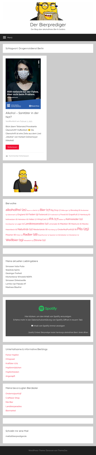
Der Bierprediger (48, 24)
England (23, 214)
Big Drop (56, 210)
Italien (62, 219)
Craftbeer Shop (13, 398)
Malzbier (65, 224)
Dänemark (12, 215)
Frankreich (55, 215)
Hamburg (85, 215)
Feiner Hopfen (12, 355)
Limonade (54, 224)
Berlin (36, 210)
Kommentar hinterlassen (19, 156)
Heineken (23, 219)
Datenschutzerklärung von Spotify (56, 320)
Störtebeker (63, 235)
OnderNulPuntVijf (67, 229)
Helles (33, 219)
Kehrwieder (74, 219)
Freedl (64, 215)
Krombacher (11, 224)
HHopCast (43, 219)
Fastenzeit (44, 214)
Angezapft (10, 376)
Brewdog (75, 210)
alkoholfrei (16, 210)
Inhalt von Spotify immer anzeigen (49, 326)
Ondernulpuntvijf (13, 393)
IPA (54, 219)
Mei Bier (9, 402)
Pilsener (11, 235)
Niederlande (40, 229)
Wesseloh (28, 240)
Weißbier (14, 240)
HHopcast (10, 359)
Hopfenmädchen (13, 367)
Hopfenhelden (12, 372)
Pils (83, 229)
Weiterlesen (12, 147)
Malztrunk (76, 224)
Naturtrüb (25, 229)
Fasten (33, 214)
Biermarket (11, 410)
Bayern (30, 210)
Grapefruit (74, 214)
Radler (30, 234)
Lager (20, 224)
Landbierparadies (36, 223)
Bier (45, 210)
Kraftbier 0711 (12, 363)
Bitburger (65, 210)
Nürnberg (52, 229)
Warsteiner (74, 235)
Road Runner (43, 235)
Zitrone (39, 240)
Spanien (54, 235)
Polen (19, 235)
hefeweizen (12, 219)
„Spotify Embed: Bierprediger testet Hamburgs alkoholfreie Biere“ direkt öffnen (58, 332)
